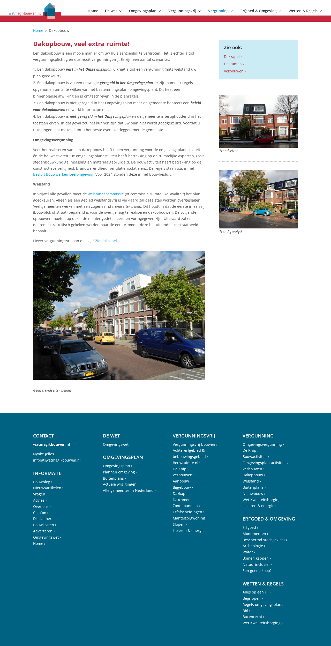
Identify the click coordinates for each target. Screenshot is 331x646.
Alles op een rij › (256, 592)
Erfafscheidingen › (188, 511)
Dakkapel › (233, 56)
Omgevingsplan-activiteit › (265, 462)
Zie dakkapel (106, 240)
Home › (39, 543)
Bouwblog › (42, 481)
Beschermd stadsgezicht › (265, 539)
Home (93, 11)
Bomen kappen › (257, 558)
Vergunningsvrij (182, 11)
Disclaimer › (43, 518)
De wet (111, 11)
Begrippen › (253, 598)
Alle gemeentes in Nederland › (129, 490)
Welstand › (252, 481)
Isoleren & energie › (190, 530)
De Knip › (181, 468)
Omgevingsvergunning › (263, 444)
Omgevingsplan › (117, 465)
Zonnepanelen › (186, 505)
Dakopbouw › (254, 474)
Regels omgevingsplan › (263, 604)
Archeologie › (254, 545)
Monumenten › (255, 533)
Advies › (40, 500)
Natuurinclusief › (257, 564)
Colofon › (40, 512)
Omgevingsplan (142, 11)
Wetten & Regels (303, 11)
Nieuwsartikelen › (48, 487)
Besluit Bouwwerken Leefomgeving (63, 174)
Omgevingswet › (47, 537)
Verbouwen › (235, 71)
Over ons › (42, 506)
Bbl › (246, 610)
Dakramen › (234, 63)
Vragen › (40, 494)
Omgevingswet (116, 444)
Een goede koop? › (258, 570)
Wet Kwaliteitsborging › (263, 499)
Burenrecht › (253, 616)
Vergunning (218, 11)
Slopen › (180, 524)
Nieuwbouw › (254, 493)
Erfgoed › (250, 527)
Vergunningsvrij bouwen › (195, 444)
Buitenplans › (114, 478)
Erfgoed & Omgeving (258, 11)
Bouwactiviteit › (256, 456)
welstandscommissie (106, 193)
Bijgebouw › (183, 487)
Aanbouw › (182, 481)
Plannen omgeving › (120, 472)
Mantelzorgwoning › (190, 518)
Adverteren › (44, 531)
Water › (249, 552)
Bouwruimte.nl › (186, 462)
